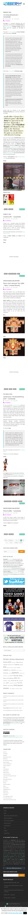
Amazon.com (13, 723)
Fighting (16, 664)
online (10, 673)
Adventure (14, 662)
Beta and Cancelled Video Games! (15, 710)
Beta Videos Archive (7, 757)
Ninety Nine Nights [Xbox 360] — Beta (11, 882)
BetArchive (5, 758)
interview (14, 667)
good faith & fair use (17, 572)
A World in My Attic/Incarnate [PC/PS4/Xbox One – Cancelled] (14, 891)
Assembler (5, 753)
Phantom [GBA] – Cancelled (9, 897)
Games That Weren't (7, 763)
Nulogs (4, 782)
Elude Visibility (6, 762)
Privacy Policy (6, 833)
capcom (5, 664)
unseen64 (17, 688)
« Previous (11, 540)
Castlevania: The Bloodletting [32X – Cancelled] (13, 398)
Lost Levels (5, 777)
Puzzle (11, 675)
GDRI (4, 767)
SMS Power (5, 791)
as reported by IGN (14, 146)
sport (15, 389)
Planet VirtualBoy (6, 784)
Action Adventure (8, 501)
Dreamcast (6, 12)
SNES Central (6, 793)
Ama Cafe (5, 710)
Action (6, 209)
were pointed (11, 71)
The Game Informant (7, 798)
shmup (9, 680)
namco (20, 670)
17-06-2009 (14, 513)
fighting (21, 664)
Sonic (4, 683)
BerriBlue (5, 755)
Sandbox (5, 680)
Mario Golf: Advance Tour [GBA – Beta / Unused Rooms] (13, 284)
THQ (10, 688)
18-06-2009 (14, 218)
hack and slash (10, 667)
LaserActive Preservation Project (9, 775)
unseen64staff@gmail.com (14, 903)
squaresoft (11, 683)
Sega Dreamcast (8, 26)
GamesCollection (6, 765)
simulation (21, 680)
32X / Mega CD (6, 394)
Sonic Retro (5, 794)
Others (5, 214)
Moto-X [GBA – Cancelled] (12, 511)
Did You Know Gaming (7, 760)
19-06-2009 (16, 19)
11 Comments (8, 220)
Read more (22, 209)
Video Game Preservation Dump (9, 799)
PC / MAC (9, 214)
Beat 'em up (19, 662)
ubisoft (13, 688)
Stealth (15, 683)
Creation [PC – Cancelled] (12, 217)
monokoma (7, 218)
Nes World (5, 781)
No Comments (8, 289)
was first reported (12, 32)
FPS (4, 667)
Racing (6, 534)
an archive (10, 559)
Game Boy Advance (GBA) (9, 280)
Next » (16, 542)
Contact (5, 830)
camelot (6, 389)
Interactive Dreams (7, 774)
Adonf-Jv (5, 752)
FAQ (5, 828)
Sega (10, 12)
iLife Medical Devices (7, 696)
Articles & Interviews (8, 818)
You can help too (14, 571)
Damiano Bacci (8, 19)
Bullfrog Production (12, 273)
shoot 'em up (14, 680)
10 (11, 542)
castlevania (15, 501)
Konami (20, 501)
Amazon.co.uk (6, 725)
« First (6, 540)
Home (5, 810)
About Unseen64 (7, 823)
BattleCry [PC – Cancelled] (9, 894)
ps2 (8, 675)
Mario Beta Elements (7, 779)
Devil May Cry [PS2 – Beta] (16, 708)
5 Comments (7, 402)
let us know (5, 575)
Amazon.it (18, 723)
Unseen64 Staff (7, 825)
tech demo (11, 534)
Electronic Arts (11, 664)
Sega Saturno (6, 787)
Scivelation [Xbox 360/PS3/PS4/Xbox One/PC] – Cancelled (13, 886)
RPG (15, 678)
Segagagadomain (6, 789)
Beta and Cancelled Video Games (10, 815)
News (5, 813)
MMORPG (13, 670)
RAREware (11, 678)
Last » (21, 542)
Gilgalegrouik (6, 769)
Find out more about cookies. (15, 913)
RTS (18, 273)
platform (15, 672)
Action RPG (7, 662)
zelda (21, 688)
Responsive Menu (24, 4)
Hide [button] (25, 913)
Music (17, 670)
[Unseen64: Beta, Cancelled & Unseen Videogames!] (12, 4)
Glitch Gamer (6, 770)
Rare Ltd (5, 678)
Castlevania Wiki (16, 405)
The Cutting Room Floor (8, 796)
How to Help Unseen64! (8, 820)
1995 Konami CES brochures (19, 474)
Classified (11, 209)
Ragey (4, 786)
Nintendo (17, 280)
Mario (11, 389)
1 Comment (7, 20)
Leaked (5, 670)
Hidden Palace (6, 772)
